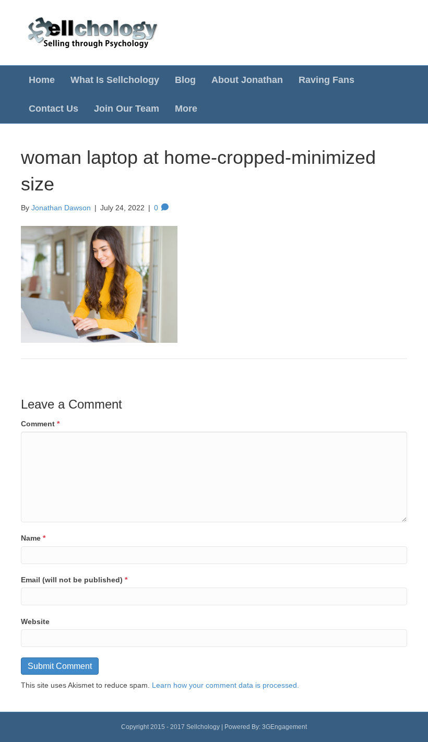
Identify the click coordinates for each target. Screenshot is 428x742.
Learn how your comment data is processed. (225, 685)
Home (42, 80)
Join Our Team (126, 108)
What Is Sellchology (114, 80)
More (186, 108)
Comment (40, 424)
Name (33, 538)
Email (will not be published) (74, 580)
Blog (185, 80)
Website (35, 621)
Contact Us (53, 108)
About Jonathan (247, 80)
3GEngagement (284, 727)
